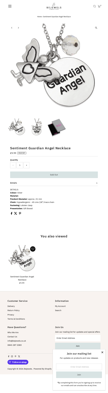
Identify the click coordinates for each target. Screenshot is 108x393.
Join (78, 346)
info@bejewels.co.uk (17, 341)
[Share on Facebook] (12, 214)
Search (58, 310)
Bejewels (28, 369)
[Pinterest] (15, 356)
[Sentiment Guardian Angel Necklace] (22, 259)
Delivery (11, 306)
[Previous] (12, 28)
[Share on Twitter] (16, 214)
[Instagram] (12, 356)
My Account (60, 306)
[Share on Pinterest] (20, 214)
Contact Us (12, 336)
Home (39, 16)
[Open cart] (99, 6)
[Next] (18, 28)
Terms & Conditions (16, 319)
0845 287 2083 (15, 345)
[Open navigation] (10, 6)
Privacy (11, 314)
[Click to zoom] (96, 28)
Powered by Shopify (42, 369)
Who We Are (13, 332)
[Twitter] (19, 356)
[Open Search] (94, 6)
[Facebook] (9, 356)
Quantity (14, 160)
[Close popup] (102, 352)
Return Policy (13, 310)
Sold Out (54, 174)
